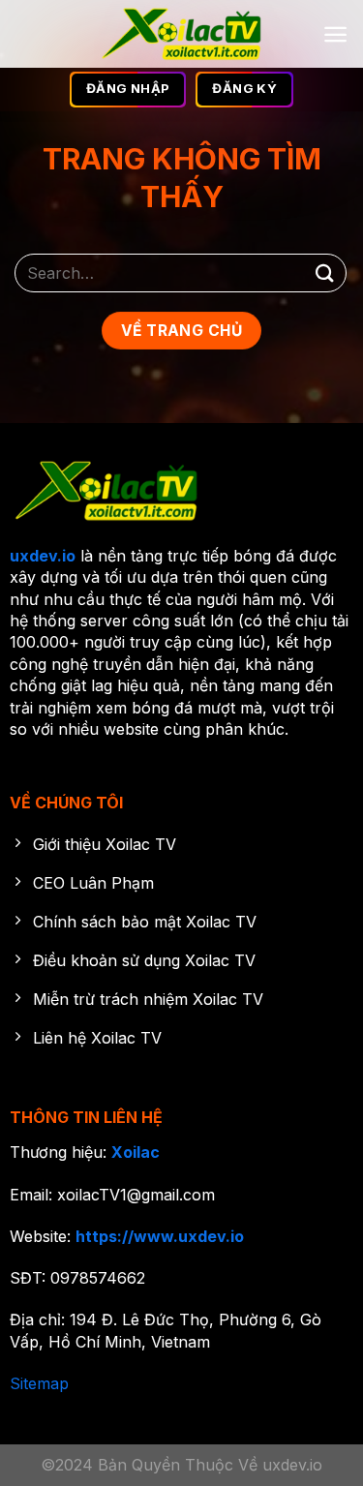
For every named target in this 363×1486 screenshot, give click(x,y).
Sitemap (39, 1383)
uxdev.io (43, 555)
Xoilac (135, 1152)
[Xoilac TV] (181, 34)
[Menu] (335, 34)
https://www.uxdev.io (160, 1236)
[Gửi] (325, 272)
